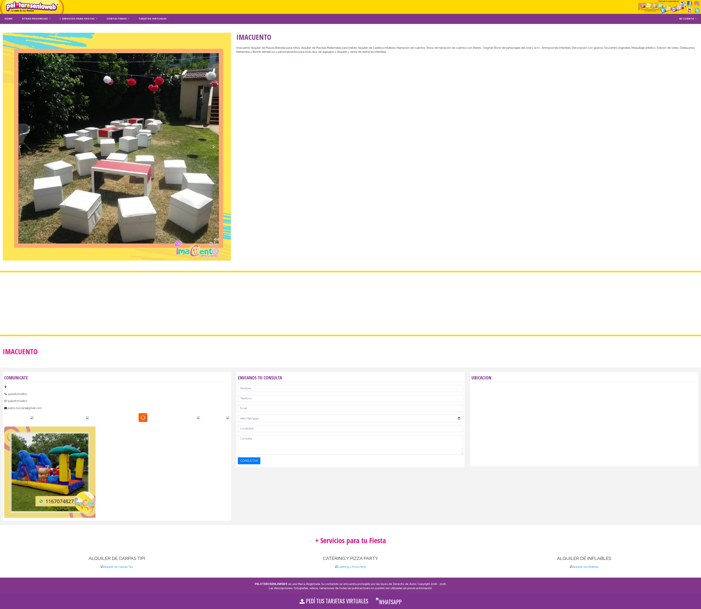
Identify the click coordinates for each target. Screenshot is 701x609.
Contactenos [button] (117, 18)
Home (9, 18)
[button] (20, 147)
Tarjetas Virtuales (153, 18)
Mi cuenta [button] (687, 18)
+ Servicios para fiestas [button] (77, 18)
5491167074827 (17, 394)
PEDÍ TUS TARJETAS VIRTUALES (340, 601)
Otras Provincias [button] (35, 18)
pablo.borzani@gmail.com (25, 408)
